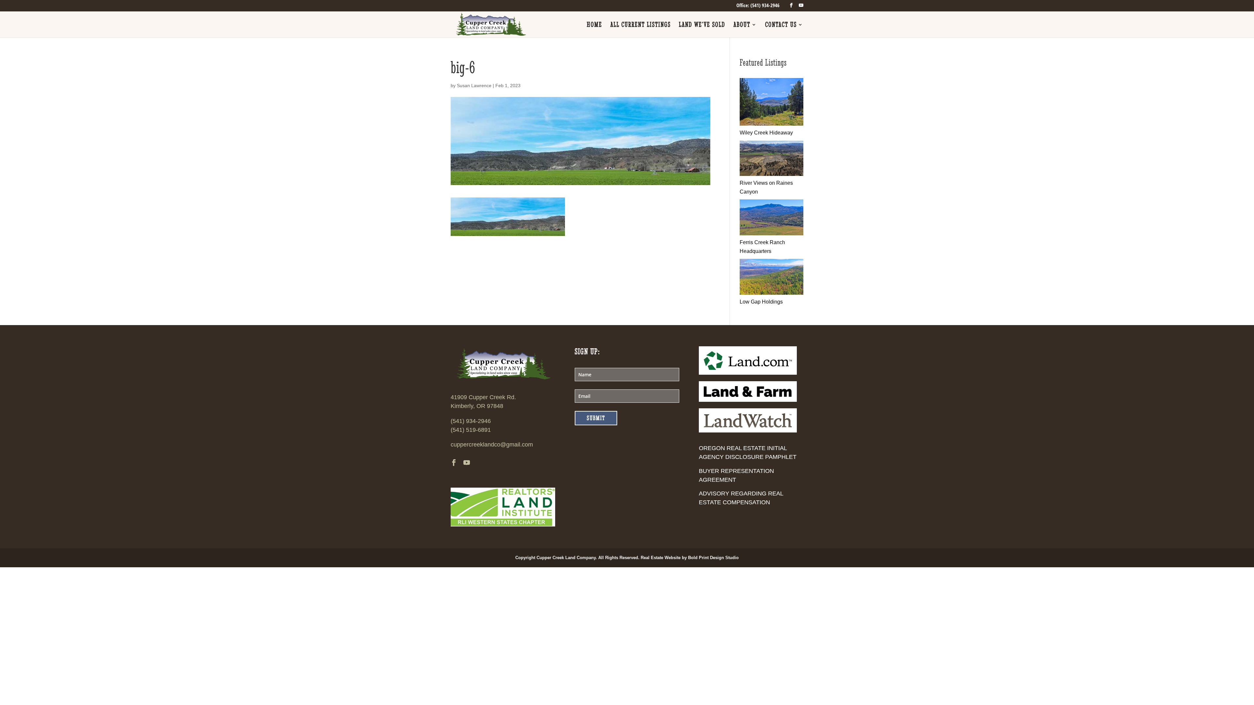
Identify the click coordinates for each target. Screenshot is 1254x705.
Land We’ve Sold (702, 25)
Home (594, 25)
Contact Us (781, 25)
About (741, 25)
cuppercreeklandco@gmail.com (492, 444)
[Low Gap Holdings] (771, 293)
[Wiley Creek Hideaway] (771, 124)
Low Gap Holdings (761, 302)
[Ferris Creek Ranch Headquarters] (771, 233)
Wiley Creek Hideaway (766, 132)
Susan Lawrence (474, 85)
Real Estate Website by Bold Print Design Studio (690, 557)
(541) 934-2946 (471, 421)
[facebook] (791, 5)
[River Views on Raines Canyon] (771, 174)
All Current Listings (640, 25)
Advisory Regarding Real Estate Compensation (741, 498)
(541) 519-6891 (471, 430)
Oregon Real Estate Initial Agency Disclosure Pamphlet (747, 452)
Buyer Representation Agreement (736, 475)
